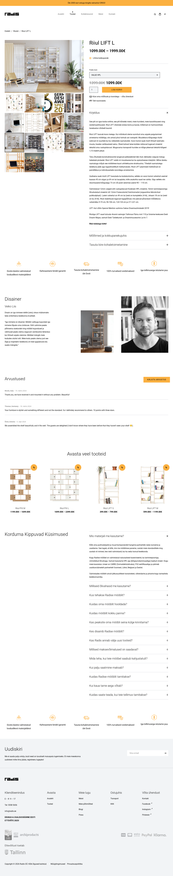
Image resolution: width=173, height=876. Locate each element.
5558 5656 (12, 805)
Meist (81, 798)
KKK (112, 804)
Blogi (81, 809)
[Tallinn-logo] (15, 852)
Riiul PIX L (64, 508)
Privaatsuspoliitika (74, 864)
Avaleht (50, 798)
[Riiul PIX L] (64, 485)
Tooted (50, 804)
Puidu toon (93, 70)
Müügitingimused (58, 864)
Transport (115, 798)
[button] (77, 14)
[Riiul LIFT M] (152, 485)
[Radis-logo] (12, 14)
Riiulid (15, 31)
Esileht (7, 31)
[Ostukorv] (160, 14)
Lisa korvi (116, 90)
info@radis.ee (10, 811)
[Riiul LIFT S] (108, 485)
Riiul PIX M (20, 508)
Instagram (146, 809)
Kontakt (145, 798)
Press (81, 815)
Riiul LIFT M (152, 508)
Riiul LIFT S (108, 508)
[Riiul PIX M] (20, 485)
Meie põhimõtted (86, 804)
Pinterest (145, 815)
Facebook (146, 804)
